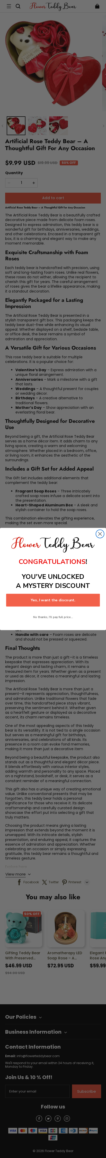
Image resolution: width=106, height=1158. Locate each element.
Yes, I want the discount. (53, 600)
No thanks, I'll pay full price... (53, 617)
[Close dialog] (100, 534)
